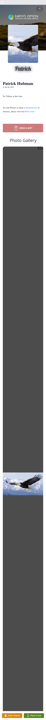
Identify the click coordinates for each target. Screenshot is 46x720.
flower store (29, 111)
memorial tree (31, 107)
